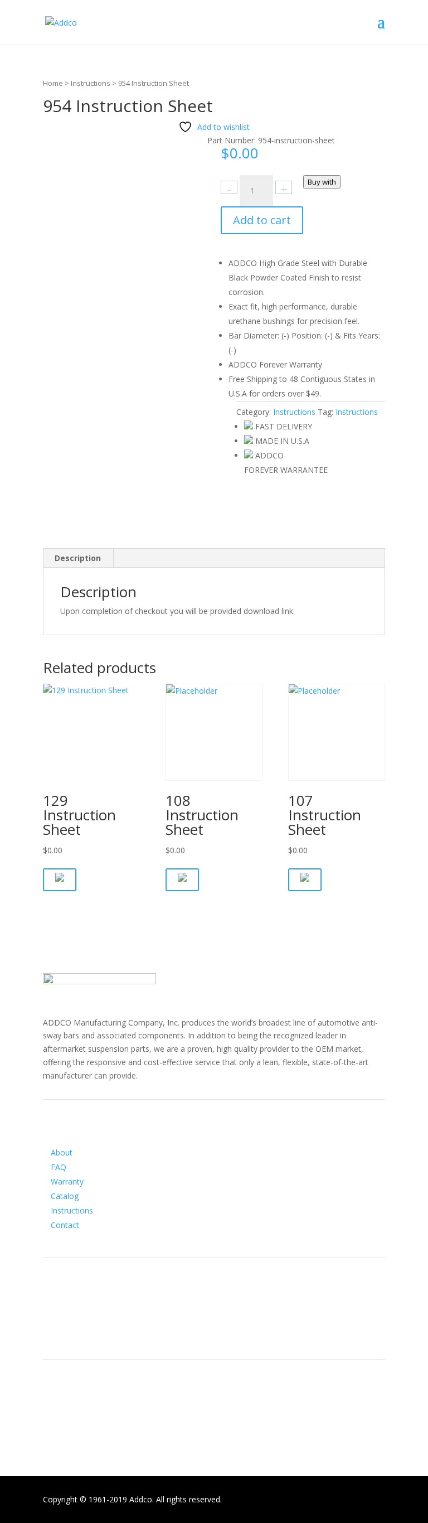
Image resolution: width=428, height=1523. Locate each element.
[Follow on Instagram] (74, 1329)
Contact (65, 1225)
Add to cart (262, 220)
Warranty (67, 1181)
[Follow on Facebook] (52, 1329)
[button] (59, 879)
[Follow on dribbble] (96, 1329)
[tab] (78, 558)
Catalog (65, 1196)
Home (53, 83)
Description (78, 558)
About (61, 1152)
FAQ (58, 1167)
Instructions (90, 83)
